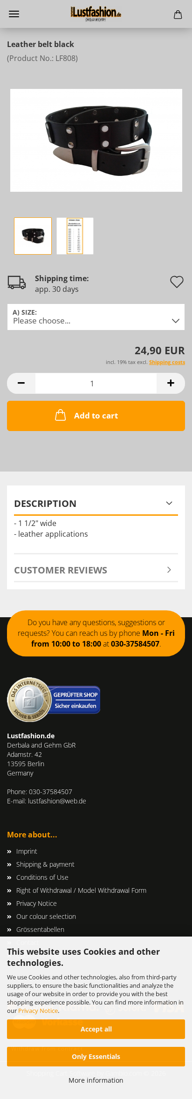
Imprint (26, 851)
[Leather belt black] (96, 133)
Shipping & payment (45, 864)
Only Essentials (96, 1056)
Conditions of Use (42, 877)
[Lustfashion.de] (96, 14)
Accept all (96, 1029)
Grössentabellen (40, 929)
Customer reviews (60, 570)
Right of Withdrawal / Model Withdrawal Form (81, 890)
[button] (21, 383)
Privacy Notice (38, 1010)
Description (45, 503)
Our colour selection (46, 916)
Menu (14, 14)
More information (96, 1080)
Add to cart (96, 415)
